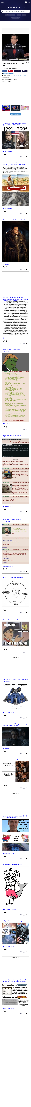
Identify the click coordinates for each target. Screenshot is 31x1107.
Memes (24, 15)
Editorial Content (15, 17)
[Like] (24, 157)
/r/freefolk (6, 264)
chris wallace (6, 73)
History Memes (8, 151)
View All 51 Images (15, 114)
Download (18, 70)
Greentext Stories (8, 424)
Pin (11, 70)
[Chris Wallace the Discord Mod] (15, 47)
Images (18, 15)
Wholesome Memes (9, 853)
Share (5, 70)
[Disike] (21, 157)
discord (12, 73)
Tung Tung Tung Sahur (10, 909)
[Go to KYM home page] (2, 2)
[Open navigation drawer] (29, 2)
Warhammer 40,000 (9, 712)
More (25, 70)
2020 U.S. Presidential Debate (18, 75)
